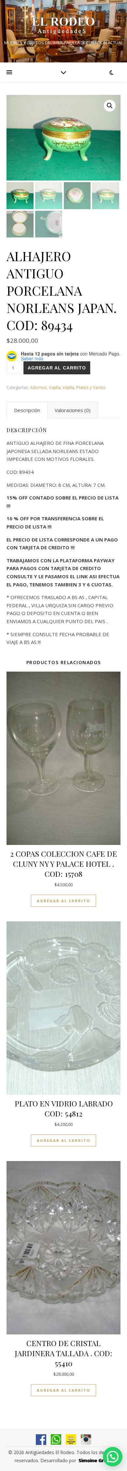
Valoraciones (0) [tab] (73, 410)
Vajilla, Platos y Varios (84, 387)
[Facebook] (41, 1439)
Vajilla (55, 387)
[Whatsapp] (56, 1439)
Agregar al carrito (57, 367)
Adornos (38, 387)
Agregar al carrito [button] (63, 900)
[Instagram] (86, 1439)
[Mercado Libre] (71, 1439)
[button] (110, 106)
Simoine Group (96, 1460)
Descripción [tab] (27, 410)
